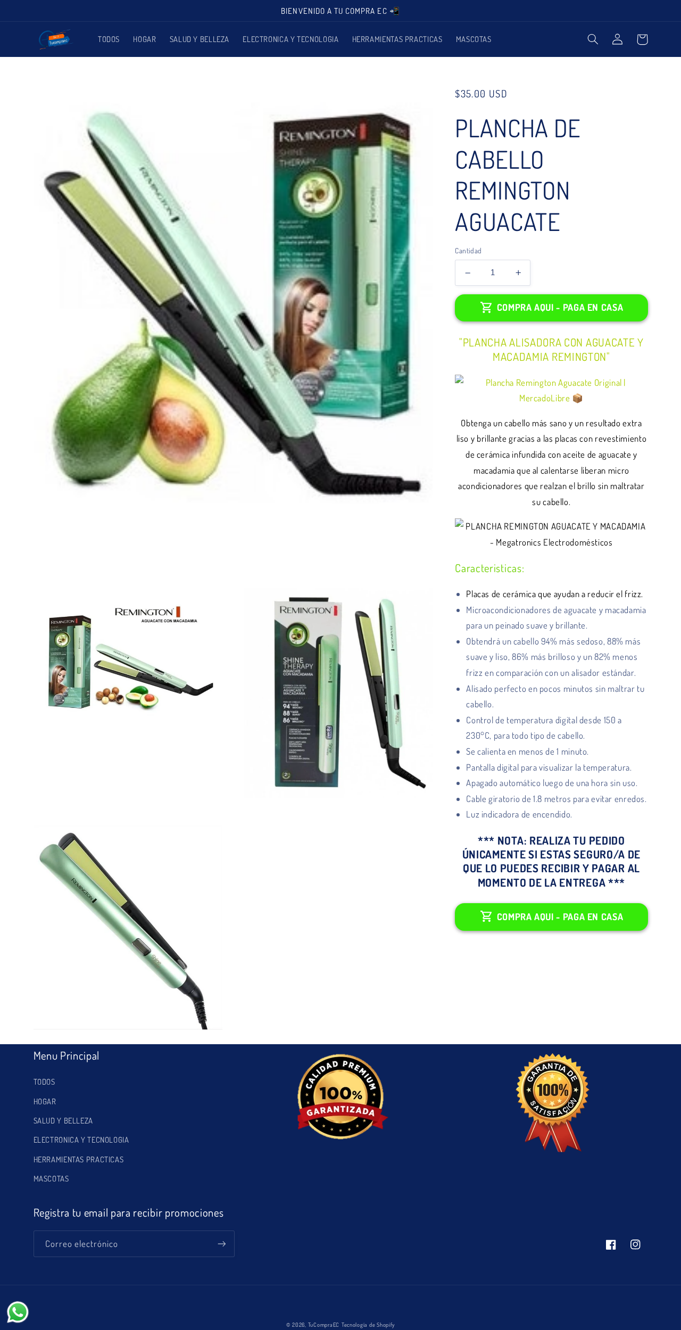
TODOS (44, 1081)
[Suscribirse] (221, 1243)
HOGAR (45, 1101)
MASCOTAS (51, 1178)
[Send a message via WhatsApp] (17, 1312)
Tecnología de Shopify (368, 1324)
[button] (593, 39)
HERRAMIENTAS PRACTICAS (79, 1159)
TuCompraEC (323, 1324)
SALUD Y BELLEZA (63, 1120)
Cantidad (468, 250)
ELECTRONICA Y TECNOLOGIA (81, 1139)
